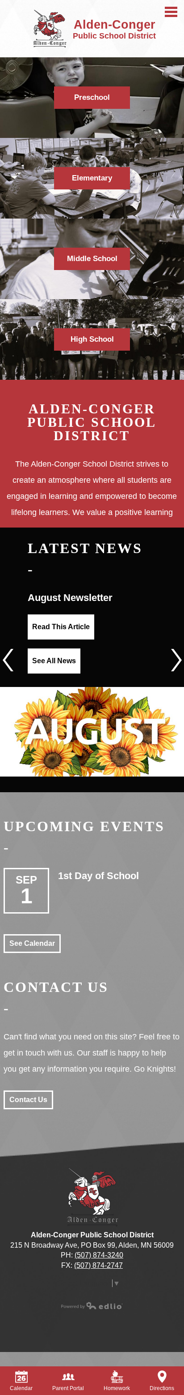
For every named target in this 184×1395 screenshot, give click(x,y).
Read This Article (61, 627)
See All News (54, 661)
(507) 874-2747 (98, 1265)
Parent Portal (68, 1388)
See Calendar (32, 943)
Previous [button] (7, 660)
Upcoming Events (84, 826)
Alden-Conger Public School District (91, 422)
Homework (117, 1388)
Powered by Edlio (92, 1305)
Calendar (21, 1388)
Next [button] (176, 660)
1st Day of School (98, 875)
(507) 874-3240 (99, 1255)
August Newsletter (70, 597)
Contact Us (56, 987)
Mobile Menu (171, 12)
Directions (162, 1388)
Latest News (85, 548)
